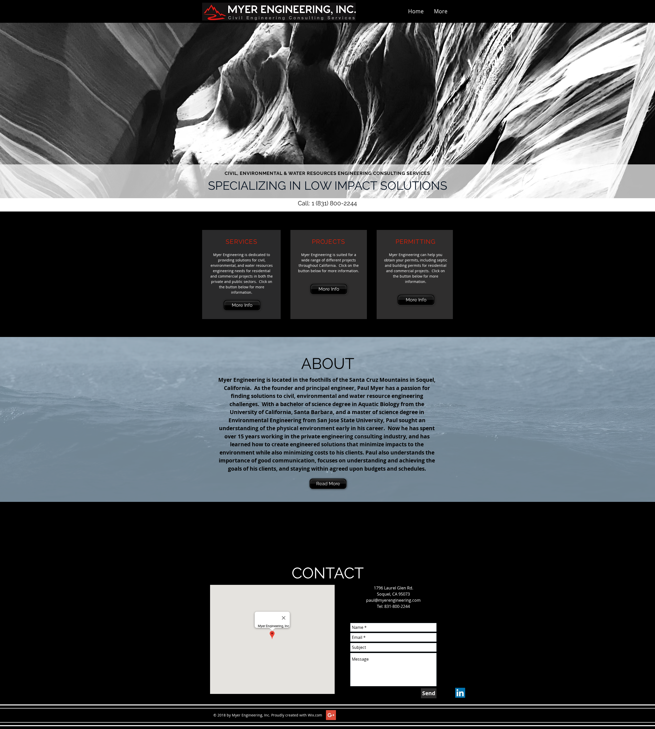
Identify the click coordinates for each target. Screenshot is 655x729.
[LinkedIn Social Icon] (460, 693)
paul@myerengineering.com (393, 600)
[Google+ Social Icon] (331, 715)
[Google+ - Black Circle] (474, 693)
